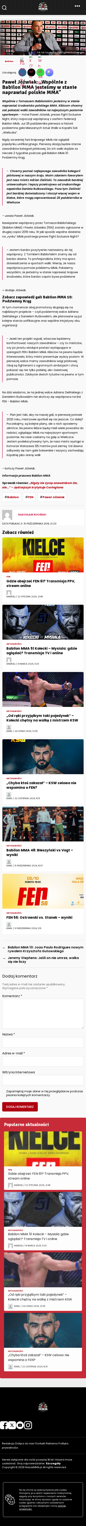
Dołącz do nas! (25, 1443)
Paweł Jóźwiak (54, 497)
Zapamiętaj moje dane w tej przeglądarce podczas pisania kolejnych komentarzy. (44, 1093)
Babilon (13, 497)
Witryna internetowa (18, 1072)
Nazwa (8, 1034)
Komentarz (12, 996)
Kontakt (40, 1443)
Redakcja (8, 1443)
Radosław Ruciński (32, 514)
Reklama (52, 1443)
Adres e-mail (13, 1053)
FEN (30, 497)
